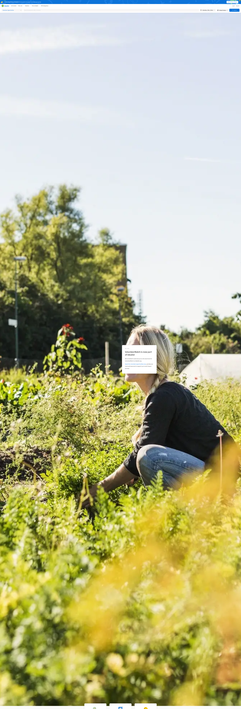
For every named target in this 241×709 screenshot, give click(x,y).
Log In (233, 6)
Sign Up (237, 6)
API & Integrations (44, 6)
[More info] (208, 10)
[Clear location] (214, 10)
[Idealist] (5, 6)
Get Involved (13, 6)
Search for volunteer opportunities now (135, 364)
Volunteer (27, 6)
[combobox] (111, 10)
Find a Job (20, 6)
